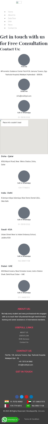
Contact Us (12, 28)
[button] (24, 8)
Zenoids (41, 411)
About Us (11, 15)
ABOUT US (24, 332)
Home (10, 12)
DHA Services (24, 339)
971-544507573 (24, 297)
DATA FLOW (24, 336)
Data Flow (12, 18)
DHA (10, 21)
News (10, 25)
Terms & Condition (31, 419)
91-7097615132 (24, 117)
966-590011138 (24, 261)
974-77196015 (24, 188)
